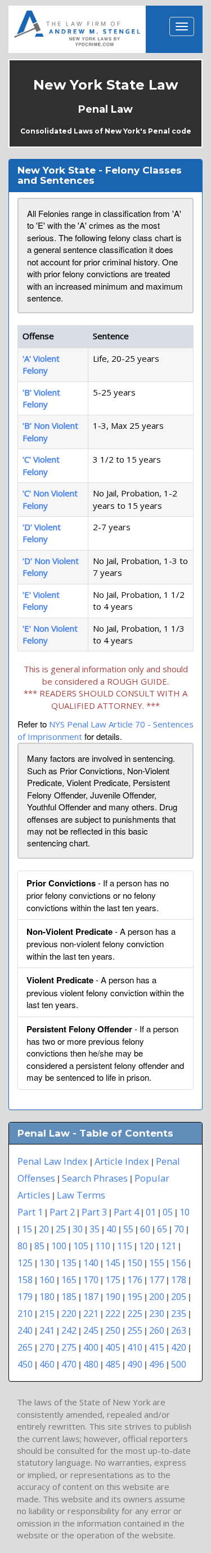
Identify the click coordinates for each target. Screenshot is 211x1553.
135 (69, 1262)
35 (94, 1228)
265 (25, 1347)
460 (47, 1363)
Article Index (122, 1161)
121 (168, 1245)
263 (178, 1330)
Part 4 (126, 1211)
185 (69, 1296)
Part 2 (62, 1211)
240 (25, 1330)
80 (22, 1245)
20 (44, 1228)
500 (178, 1363)
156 (178, 1262)
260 (156, 1330)
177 (156, 1279)
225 (134, 1313)
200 (156, 1296)
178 (178, 1279)
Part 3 (94, 1211)
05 (168, 1211)
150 (134, 1262)
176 (134, 1279)
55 (128, 1228)
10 (184, 1211)
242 (69, 1330)
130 (47, 1262)
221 (90, 1313)
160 (47, 1279)
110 (102, 1245)
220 (69, 1313)
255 (134, 1330)
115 (124, 1245)
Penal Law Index (52, 1161)
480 (90, 1363)
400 (90, 1347)
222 (112, 1313)
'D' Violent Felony (42, 532)
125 (25, 1262)
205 (178, 1296)
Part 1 (30, 1211)
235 (178, 1313)
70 (179, 1228)
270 (47, 1347)
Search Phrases (95, 1178)
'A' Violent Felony (41, 364)
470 (69, 1363)
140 (90, 1262)
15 (27, 1228)
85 (39, 1245)
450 (25, 1363)
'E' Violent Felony (41, 600)
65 (162, 1228)
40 (111, 1228)
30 (78, 1228)
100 (58, 1245)
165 (69, 1279)
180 (47, 1296)
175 (112, 1279)
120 (146, 1245)
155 (156, 1262)
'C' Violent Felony (41, 465)
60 (145, 1228)
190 (112, 1296)
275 (69, 1347)
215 (47, 1313)
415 (156, 1347)
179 (25, 1296)
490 (134, 1363)
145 (112, 1262)
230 (156, 1313)
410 (134, 1347)
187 (90, 1296)
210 (25, 1313)
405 (112, 1347)
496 (156, 1363)
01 (151, 1211)
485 (112, 1363)
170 (90, 1279)
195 (134, 1296)
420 (178, 1347)
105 (80, 1245)
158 (25, 1279)
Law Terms (81, 1194)
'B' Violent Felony (41, 398)
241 (47, 1330)
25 (61, 1228)
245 (90, 1330)
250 (112, 1330)
